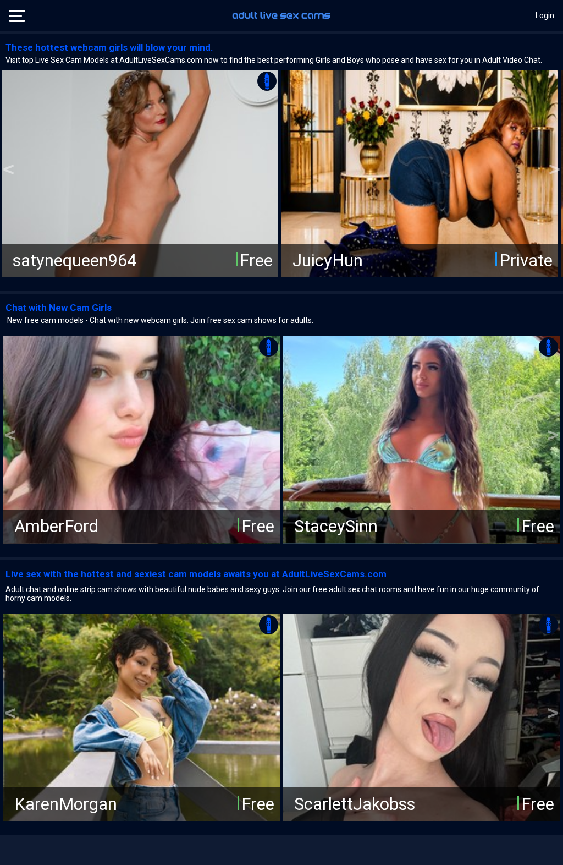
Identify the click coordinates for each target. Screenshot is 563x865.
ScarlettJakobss (354, 803)
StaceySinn (336, 526)
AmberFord (56, 526)
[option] (140, 173)
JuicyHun (327, 260)
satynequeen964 (74, 260)
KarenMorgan (65, 803)
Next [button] (554, 170)
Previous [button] (8, 170)
